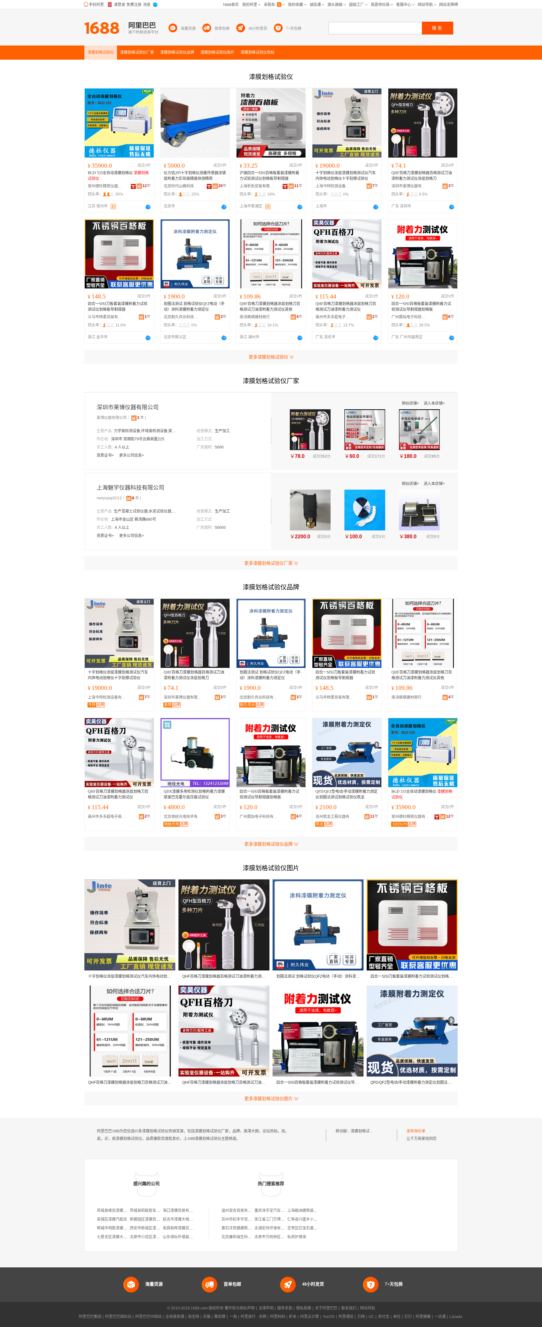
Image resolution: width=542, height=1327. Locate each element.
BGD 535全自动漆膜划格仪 (118, 176)
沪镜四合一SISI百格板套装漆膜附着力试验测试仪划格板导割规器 (269, 176)
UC (371, 1316)
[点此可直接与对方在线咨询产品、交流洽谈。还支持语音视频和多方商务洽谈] (148, 207)
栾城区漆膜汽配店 (112, 1219)
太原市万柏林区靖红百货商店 (278, 1237)
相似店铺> (411, 403)
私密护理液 (296, 1237)
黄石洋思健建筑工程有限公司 (245, 1228)
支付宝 (383, 1316)
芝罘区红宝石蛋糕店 (304, 1228)
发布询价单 (415, 1131)
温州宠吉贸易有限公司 (240, 1210)
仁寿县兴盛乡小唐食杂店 (308, 1219)
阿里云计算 (309, 1316)
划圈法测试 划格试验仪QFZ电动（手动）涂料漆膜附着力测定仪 (194, 307)
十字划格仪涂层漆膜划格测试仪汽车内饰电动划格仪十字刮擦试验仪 (346, 176)
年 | (141, 418)
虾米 (292, 1316)
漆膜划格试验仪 (364, 1131)
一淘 (233, 1316)
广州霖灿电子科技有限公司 (408, 317)
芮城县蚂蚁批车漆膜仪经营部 (154, 1210)
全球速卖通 (174, 1316)
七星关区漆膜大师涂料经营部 (121, 1237)
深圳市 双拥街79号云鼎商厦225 (137, 439)
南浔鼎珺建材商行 (255, 317)
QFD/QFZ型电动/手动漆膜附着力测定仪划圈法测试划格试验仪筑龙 (347, 794)
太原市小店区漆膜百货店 (150, 1237)
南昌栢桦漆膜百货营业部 (183, 1228)
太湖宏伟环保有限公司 (273, 1228)
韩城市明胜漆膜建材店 (116, 1228)
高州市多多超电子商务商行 (333, 317)
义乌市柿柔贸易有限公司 (105, 317)
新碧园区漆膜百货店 (147, 1219)
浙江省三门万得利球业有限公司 (280, 1219)
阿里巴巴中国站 (148, 1316)
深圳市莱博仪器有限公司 (408, 186)
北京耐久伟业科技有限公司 (181, 317)
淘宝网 (193, 1316)
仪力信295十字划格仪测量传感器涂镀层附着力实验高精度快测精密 (195, 176)
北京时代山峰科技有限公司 (181, 186)
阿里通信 (345, 1316)
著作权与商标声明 (240, 1308)
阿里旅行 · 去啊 (253, 1316)
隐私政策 (303, 1308)
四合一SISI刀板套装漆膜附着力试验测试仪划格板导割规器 (117, 307)
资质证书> (106, 455)
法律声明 (266, 1308)
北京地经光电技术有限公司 (184, 816)
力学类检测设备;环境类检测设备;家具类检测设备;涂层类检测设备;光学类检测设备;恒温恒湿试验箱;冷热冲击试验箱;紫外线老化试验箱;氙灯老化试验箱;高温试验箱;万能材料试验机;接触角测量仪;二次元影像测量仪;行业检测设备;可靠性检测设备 (145, 431)
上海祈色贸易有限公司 (257, 186)
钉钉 (408, 1316)
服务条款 (284, 1308)
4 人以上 (122, 447)
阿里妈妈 (277, 1316)
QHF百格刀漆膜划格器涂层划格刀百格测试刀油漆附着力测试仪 (346, 307)
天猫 (206, 1316)
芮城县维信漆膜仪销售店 (117, 1210)
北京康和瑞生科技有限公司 (244, 1237)
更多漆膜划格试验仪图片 (268, 1098)
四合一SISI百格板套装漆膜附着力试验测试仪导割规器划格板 (421, 307)
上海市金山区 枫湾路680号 (133, 519)
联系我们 (348, 1308)
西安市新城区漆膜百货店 (150, 1228)
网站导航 (367, 1308)
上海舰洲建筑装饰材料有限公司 (313, 1210)
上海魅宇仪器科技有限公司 (130, 488)
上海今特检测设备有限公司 (333, 186)
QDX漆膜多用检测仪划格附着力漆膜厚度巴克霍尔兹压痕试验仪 (194, 794)
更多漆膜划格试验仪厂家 (268, 563)
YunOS (329, 1316)
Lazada (455, 1316)
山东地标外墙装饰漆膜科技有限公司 (193, 1237)
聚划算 (220, 1316)
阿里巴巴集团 (90, 1316)
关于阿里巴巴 (326, 1308)
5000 (219, 447)
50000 (220, 527)
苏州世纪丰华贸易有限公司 (244, 1219)
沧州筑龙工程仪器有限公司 (336, 816)
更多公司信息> (131, 455)
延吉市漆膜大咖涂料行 (181, 1219)
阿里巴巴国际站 (118, 1316)
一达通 (440, 1316)
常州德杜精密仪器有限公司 (105, 186)
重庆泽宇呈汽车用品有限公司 (278, 1210)
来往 (397, 1316)
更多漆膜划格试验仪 (268, 356)
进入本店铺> (434, 403)
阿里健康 (423, 1316)
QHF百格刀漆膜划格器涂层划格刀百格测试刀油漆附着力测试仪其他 (270, 307)
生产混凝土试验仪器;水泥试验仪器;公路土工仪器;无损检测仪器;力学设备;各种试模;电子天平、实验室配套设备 (145, 511)
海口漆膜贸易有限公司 (181, 1210)
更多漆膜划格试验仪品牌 (268, 843)
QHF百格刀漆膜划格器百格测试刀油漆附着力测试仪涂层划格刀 (421, 176)
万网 (361, 1316)
